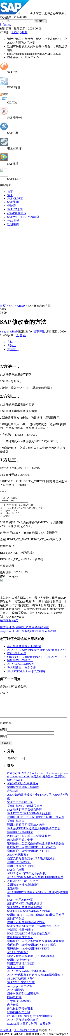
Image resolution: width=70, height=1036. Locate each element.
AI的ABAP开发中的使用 (22, 783)
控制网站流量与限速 (20, 832)
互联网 (60, 776)
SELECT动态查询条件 (21, 978)
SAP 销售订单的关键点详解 (24, 809)
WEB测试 (13, 220)
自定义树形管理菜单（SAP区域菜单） (31, 858)
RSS (14, 32)
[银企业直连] (4, 144)
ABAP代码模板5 (17, 854)
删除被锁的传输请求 (20, 1008)
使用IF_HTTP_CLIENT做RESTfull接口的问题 (35, 817)
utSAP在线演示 (16, 213)
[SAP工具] (4, 129)
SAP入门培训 (15, 869)
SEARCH (40, 21)
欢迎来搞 (13, 224)
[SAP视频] (4, 160)
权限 (12, 773)
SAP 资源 (13, 201)
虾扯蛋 (11, 205)
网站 (3, 736)
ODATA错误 (15, 780)
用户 (38, 776)
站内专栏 (5, 620)
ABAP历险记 (15, 989)
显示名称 (5, 722)
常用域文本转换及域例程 (23, 787)
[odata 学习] (4, 99)
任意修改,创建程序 (19, 1001)
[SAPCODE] (4, 175)
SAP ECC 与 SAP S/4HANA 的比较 (29, 813)
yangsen (4, 331)
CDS (28, 776)
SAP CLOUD (15, 198)
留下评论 (39, 331)
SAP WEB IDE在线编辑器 (23, 216)
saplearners (40, 773)
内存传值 (13, 1004)
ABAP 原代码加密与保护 (23, 1019)
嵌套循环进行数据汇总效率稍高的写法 (24, 627)
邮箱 (3, 729)
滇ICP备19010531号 (26, 1030)
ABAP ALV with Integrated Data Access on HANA (37, 649)
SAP (10, 195)
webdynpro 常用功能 (19, 986)
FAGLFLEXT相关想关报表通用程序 (30, 1016)
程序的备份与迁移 (18, 1012)
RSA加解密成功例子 (20, 839)
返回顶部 (5, 1030)
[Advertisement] (35, 264)
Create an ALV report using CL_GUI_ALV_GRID (36, 656)
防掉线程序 (14, 997)
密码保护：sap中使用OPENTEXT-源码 (31, 847)
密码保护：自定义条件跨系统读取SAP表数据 (35, 843)
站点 (15, 620)
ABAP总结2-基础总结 (21, 663)
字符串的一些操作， (20, 660)
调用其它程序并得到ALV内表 (26, 824)
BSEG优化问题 (16, 653)
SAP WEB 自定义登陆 (21, 982)
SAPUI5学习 (15, 209)
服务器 (48, 776)
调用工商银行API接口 (21, 865)
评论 (4, 693)
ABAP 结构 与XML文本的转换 (26, 873)
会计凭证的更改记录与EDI (24, 646)
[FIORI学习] (4, 83)
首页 (10, 191)
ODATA (24, 773)
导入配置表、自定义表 (21, 667)
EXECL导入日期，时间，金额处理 (29, 1023)
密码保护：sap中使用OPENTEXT (28, 850)
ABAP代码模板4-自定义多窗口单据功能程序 (35, 877)
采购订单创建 (15, 820)
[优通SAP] (14, 13)
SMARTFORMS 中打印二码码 (26, 671)
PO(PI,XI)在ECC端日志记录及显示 (29, 835)
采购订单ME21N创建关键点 (24, 805)
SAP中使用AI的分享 (20, 802)
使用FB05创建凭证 (19, 862)
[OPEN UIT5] (4, 69)
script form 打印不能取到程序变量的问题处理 (28, 631)
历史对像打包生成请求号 (23, 993)
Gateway (17, 776)
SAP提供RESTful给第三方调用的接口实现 (33, 828)
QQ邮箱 (22, 32)
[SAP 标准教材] (4, 114)
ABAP (21, 305)
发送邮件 (13, 790)
